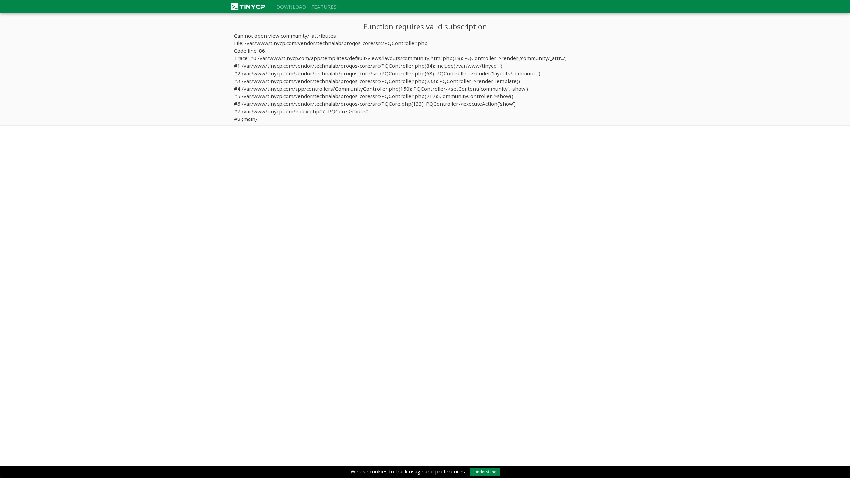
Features (324, 6)
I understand (485, 472)
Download (291, 6)
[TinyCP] (252, 6)
